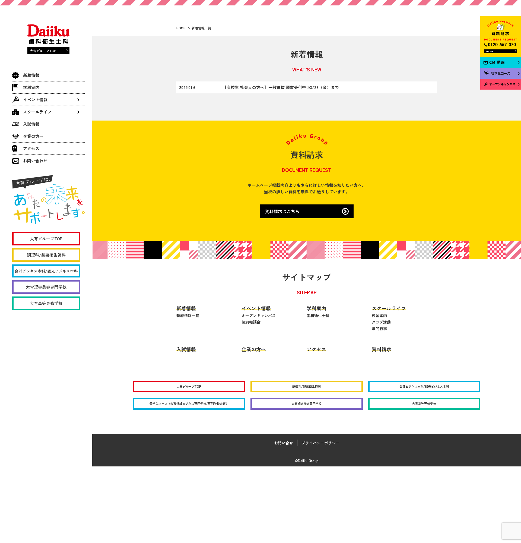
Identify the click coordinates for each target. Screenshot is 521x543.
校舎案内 (379, 315)
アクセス (31, 148)
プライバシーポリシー (320, 443)
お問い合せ (283, 443)
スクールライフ (389, 308)
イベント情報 (256, 308)
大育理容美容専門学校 (46, 287)
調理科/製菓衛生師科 (46, 255)
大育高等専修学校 (46, 303)
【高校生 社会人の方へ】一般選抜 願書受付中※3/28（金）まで (281, 87)
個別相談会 (251, 322)
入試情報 (31, 124)
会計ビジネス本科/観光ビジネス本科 (46, 271)
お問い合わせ (35, 160)
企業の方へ (33, 136)
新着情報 (31, 75)
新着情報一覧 (187, 315)
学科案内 (31, 87)
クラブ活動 (381, 322)
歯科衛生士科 (318, 315)
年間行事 (379, 328)
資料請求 (381, 349)
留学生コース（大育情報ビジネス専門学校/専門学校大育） (189, 403)
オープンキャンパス (259, 315)
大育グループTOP (43, 50)
